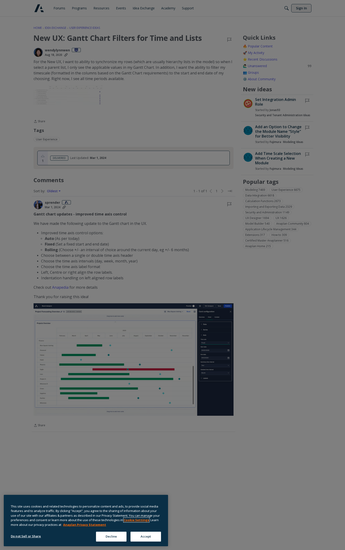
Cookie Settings (136, 520)
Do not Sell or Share (26, 536)
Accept (146, 536)
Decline (111, 536)
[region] (86, 520)
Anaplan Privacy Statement (84, 525)
